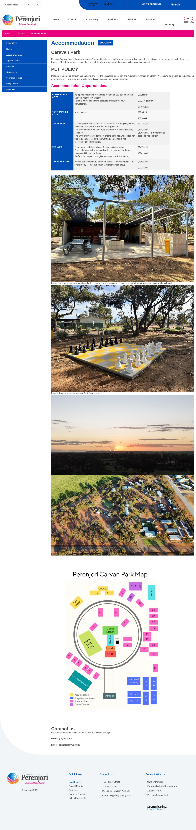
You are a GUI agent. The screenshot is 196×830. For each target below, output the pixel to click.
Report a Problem (77, 794)
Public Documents (77, 798)
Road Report (75, 782)
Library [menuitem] (9, 49)
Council (72, 19)
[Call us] (130, 4)
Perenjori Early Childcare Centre (162, 786)
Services (131, 19)
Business (113, 19)
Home (56, 19)
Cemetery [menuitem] (10, 89)
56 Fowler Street (111, 782)
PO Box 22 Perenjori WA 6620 (116, 791)
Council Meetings (77, 786)
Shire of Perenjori (155, 782)
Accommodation (38, 33)
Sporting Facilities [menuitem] (14, 78)
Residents (73, 790)
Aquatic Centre (154, 790)
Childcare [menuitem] (10, 66)
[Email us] (123, 4)
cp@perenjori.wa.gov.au (69, 745)
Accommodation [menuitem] (14, 55)
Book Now (106, 42)
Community (92, 19)
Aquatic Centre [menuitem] (13, 60)
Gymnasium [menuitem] (11, 72)
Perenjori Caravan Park (157, 795)
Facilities (151, 19)
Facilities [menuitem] (11, 43)
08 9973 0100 (110, 786)
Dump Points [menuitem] (12, 83)
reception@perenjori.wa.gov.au (116, 795)
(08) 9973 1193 (66, 738)
